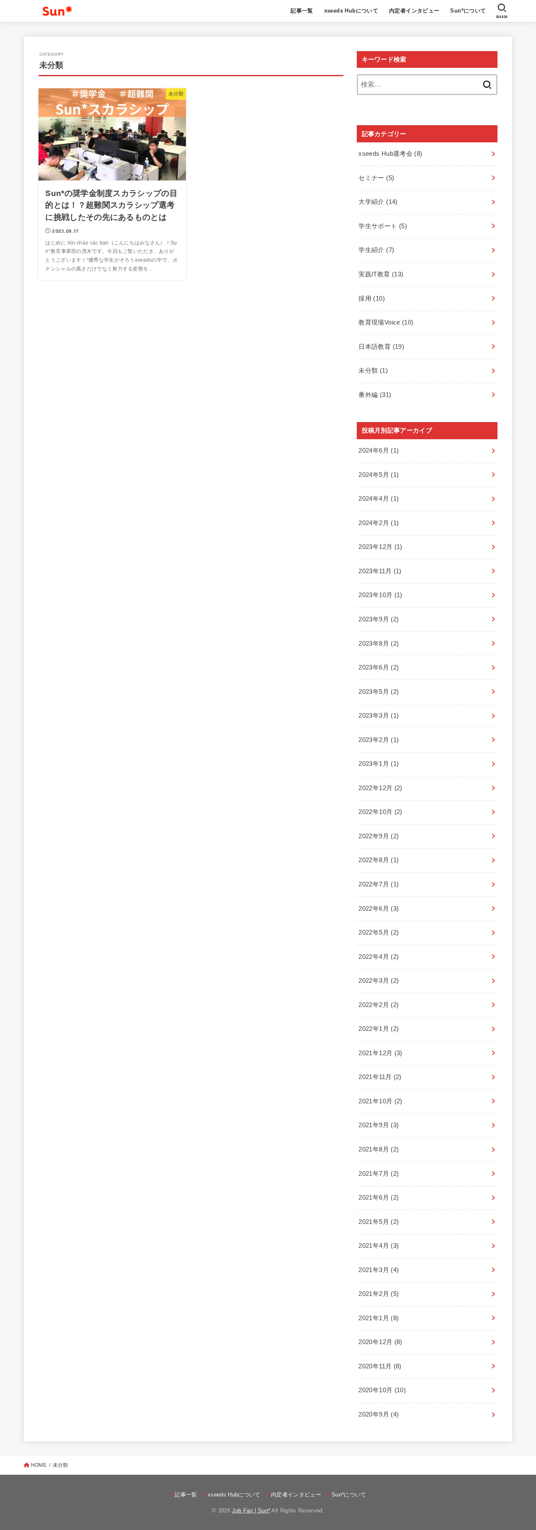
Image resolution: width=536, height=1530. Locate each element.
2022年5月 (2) (378, 932)
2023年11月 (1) (379, 571)
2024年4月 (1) (378, 498)
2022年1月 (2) (378, 1028)
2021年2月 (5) (378, 1293)
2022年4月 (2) (378, 956)
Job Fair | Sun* (251, 1510)
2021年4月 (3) (378, 1245)
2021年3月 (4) (378, 1270)
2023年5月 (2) (378, 691)
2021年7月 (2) (378, 1173)
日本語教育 (381, 346)
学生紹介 (376, 250)
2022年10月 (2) (380, 812)
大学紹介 (377, 201)
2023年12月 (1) (380, 546)
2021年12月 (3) (380, 1053)
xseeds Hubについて (351, 11)
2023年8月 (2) (378, 643)
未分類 (373, 370)
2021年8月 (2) (378, 1149)
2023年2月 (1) (378, 740)
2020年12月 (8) (380, 1342)
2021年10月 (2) (380, 1101)
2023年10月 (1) (380, 595)
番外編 (374, 395)
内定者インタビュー (414, 11)
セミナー (376, 178)
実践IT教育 (380, 274)
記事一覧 (302, 11)
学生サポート (382, 226)
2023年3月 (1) (378, 715)
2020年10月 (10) (382, 1390)
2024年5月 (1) (378, 474)
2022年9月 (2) (378, 836)
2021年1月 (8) (378, 1318)
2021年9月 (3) (378, 1125)
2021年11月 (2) (379, 1077)
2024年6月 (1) (378, 450)
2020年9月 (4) (378, 1414)
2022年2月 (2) (378, 1005)
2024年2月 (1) (378, 523)
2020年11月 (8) (379, 1366)
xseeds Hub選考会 (390, 153)
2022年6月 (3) (378, 908)
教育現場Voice (385, 322)
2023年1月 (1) (378, 763)
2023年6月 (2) (378, 667)
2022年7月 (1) (378, 884)
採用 (371, 298)
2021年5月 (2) (378, 1221)
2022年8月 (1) (378, 860)
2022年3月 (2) (378, 980)
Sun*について (468, 11)
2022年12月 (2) (380, 788)
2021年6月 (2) (378, 1197)
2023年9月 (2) (378, 619)
